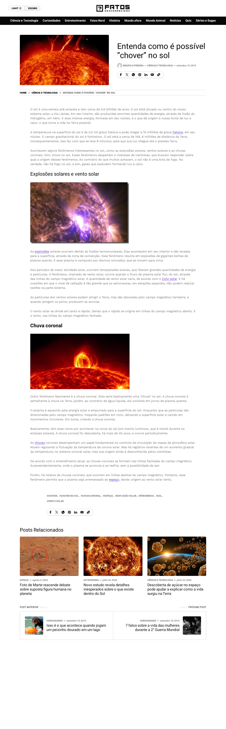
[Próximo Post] (192, 625)
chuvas (40, 442)
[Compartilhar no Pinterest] (139, 74)
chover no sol (70, 496)
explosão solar (126, 496)
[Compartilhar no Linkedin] (146, 74)
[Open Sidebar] (216, 38)
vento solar (56, 501)
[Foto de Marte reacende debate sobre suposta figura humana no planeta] (49, 556)
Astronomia (91, 580)
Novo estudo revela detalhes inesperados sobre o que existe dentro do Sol (109, 589)
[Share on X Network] (127, 74)
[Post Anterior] (34, 625)
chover (52, 496)
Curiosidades (54, 621)
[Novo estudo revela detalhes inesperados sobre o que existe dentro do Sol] (113, 556)
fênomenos (147, 496)
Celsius (178, 132)
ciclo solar (169, 278)
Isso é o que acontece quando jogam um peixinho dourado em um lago (76, 627)
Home (23, 93)
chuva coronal (91, 496)
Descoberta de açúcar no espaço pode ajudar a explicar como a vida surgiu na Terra (175, 589)
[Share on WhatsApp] (133, 74)
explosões (42, 251)
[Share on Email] (152, 74)
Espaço (24, 580)
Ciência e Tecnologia (160, 65)
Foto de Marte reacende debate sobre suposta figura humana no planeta (45, 589)
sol (159, 496)
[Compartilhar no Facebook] (121, 74)
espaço (114, 479)
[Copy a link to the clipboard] (159, 74)
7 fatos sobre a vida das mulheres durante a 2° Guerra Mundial (153, 627)
